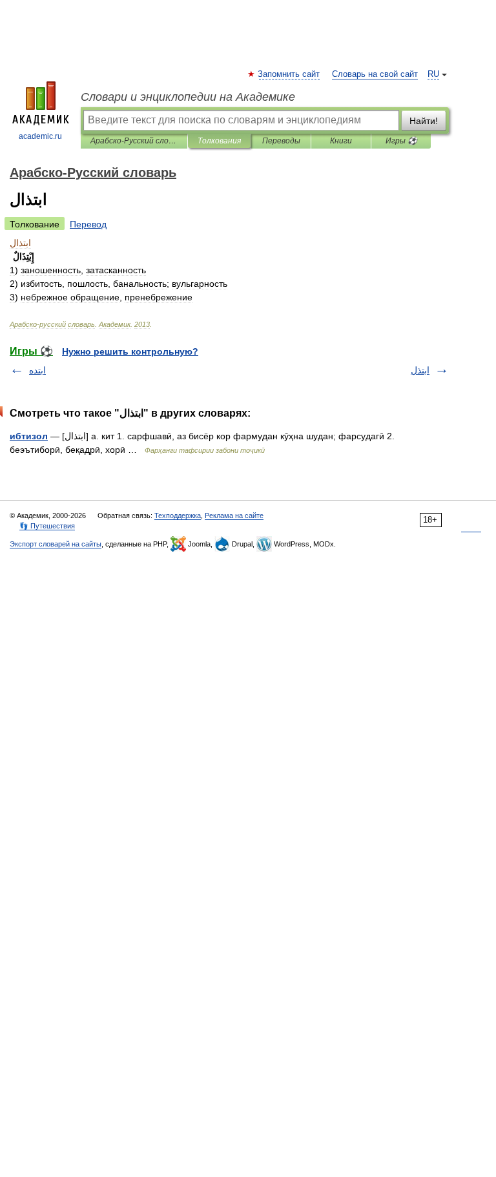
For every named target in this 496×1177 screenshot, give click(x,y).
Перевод (88, 224)
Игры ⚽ (401, 140)
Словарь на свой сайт (375, 74)
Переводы (281, 140)
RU (433, 74)
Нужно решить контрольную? (130, 351)
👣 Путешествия (47, 526)
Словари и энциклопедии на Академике (188, 96)
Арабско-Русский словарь (134, 140)
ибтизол (29, 436)
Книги (341, 140)
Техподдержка (177, 515)
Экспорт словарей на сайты (55, 544)
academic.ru (40, 136)
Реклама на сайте (234, 515)
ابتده (37, 370)
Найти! (423, 121)
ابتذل (420, 370)
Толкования (219, 140)
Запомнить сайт (289, 74)
